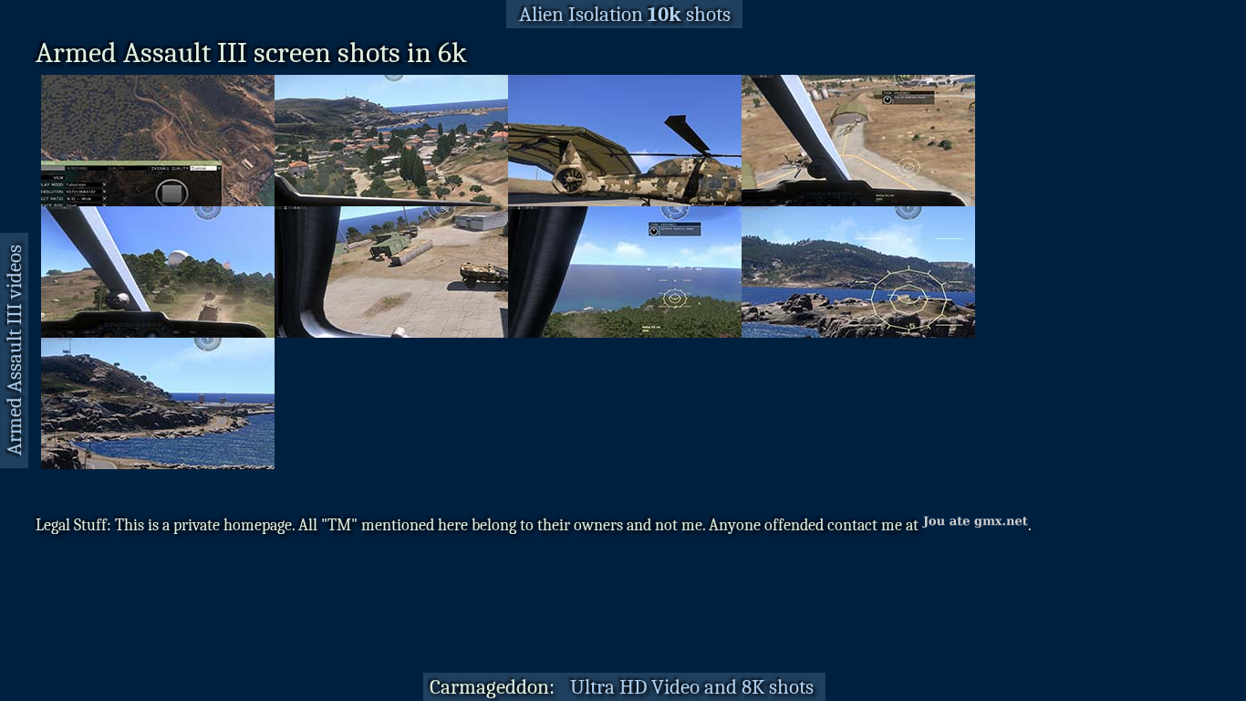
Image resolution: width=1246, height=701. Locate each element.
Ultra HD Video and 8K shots (692, 687)
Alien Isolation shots (625, 14)
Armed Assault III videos (14, 351)
